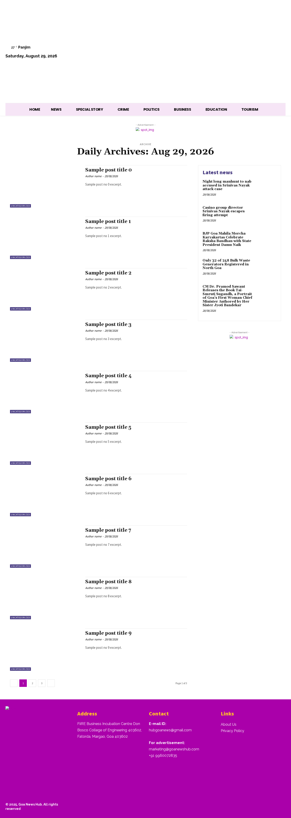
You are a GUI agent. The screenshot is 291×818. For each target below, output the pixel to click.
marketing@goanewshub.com (174, 749)
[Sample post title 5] (45, 443)
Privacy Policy (232, 731)
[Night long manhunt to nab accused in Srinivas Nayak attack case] (266, 188)
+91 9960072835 (163, 755)
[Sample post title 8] (45, 598)
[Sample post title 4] (45, 392)
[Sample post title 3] (45, 341)
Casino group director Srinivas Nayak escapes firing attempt (224, 211)
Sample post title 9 (108, 633)
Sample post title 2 (108, 273)
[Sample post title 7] (45, 546)
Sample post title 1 (108, 222)
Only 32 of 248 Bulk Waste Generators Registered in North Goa (226, 264)
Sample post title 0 (108, 170)
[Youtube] (279, 52)
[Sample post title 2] (45, 289)
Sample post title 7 (108, 530)
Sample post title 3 (108, 325)
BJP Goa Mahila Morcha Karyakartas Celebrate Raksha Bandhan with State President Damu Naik (227, 239)
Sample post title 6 (108, 479)
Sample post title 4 (108, 376)
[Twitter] (256, 52)
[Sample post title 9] (45, 649)
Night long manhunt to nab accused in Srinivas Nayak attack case (227, 185)
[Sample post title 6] (45, 495)
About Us (228, 724)
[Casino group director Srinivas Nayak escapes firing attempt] (266, 214)
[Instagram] (233, 52)
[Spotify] (245, 52)
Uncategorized (20, 205)
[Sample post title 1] (45, 238)
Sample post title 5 (108, 427)
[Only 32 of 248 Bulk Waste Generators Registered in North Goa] (266, 267)
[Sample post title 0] (45, 186)
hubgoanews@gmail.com (170, 730)
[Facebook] (222, 52)
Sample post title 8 (108, 582)
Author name (93, 176)
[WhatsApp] (268, 52)
